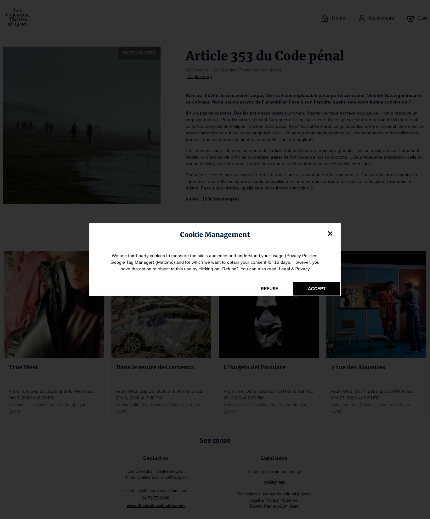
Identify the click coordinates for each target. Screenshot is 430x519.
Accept (317, 288)
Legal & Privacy (294, 268)
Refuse (269, 288)
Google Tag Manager (131, 262)
